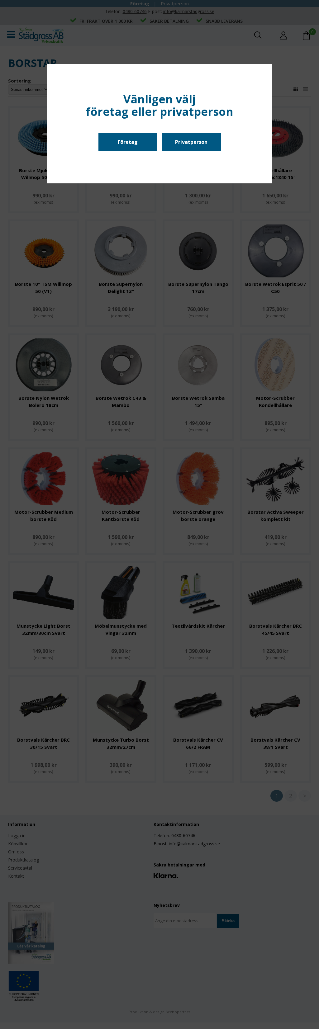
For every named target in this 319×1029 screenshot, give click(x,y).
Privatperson (191, 142)
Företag (128, 142)
